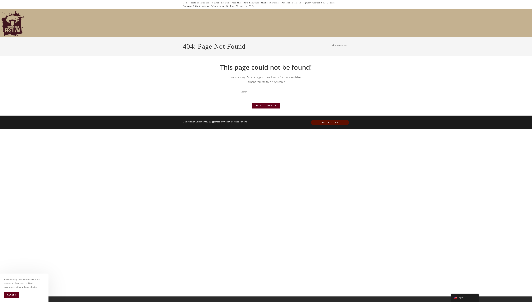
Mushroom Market (270, 3)
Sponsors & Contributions (196, 6)
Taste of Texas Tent (200, 3)
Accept (11, 294)
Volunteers (241, 6)
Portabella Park (289, 3)
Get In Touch (330, 122)
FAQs (251, 6)
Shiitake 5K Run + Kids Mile (226, 3)
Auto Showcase (251, 3)
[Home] (333, 45)
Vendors (230, 6)
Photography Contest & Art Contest (316, 3)
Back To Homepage (266, 105)
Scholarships (217, 6)
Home (186, 3)
